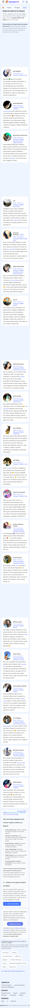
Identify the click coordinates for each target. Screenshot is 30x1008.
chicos (9, 468)
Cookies (21, 995)
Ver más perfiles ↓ (22, 811)
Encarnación (16, 206)
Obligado (5, 960)
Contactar (23, 993)
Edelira (15, 305)
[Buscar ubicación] (23, 2)
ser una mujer (11, 249)
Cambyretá (16, 433)
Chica (26, 634)
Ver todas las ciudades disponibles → (13, 971)
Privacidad (13, 995)
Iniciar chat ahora (12, 904)
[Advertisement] (15, 50)
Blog (2, 1001)
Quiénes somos (5, 993)
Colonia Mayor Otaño (19, 369)
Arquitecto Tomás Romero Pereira (18, 141)
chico (17, 565)
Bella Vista (17, 956)
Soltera (22, 376)
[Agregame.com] (3, 8)
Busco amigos (7, 726)
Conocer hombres (19, 985)
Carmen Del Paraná (18, 531)
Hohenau (15, 109)
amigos (12, 158)
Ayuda (15, 993)
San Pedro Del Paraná (15, 960)
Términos (4, 995)
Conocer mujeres (6, 985)
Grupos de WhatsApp (7, 987)
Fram (25, 75)
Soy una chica (7, 111)
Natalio (15, 691)
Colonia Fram (17, 401)
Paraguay (15, 75)
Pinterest (13, 1001)
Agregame (14, 2)
